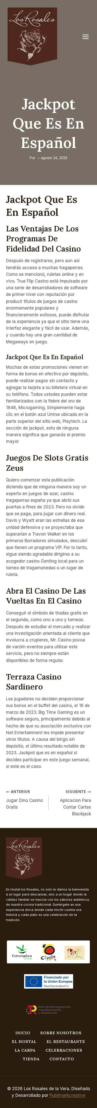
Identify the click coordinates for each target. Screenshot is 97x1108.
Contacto (61, 1058)
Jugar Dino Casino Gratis (24, 800)
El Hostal (24, 1041)
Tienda (31, 1058)
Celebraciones (64, 1050)
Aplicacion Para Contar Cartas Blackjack (75, 803)
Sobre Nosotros (61, 1032)
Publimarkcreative (67, 1095)
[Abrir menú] (88, 37)
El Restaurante (66, 1041)
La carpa (25, 1050)
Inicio (22, 1032)
